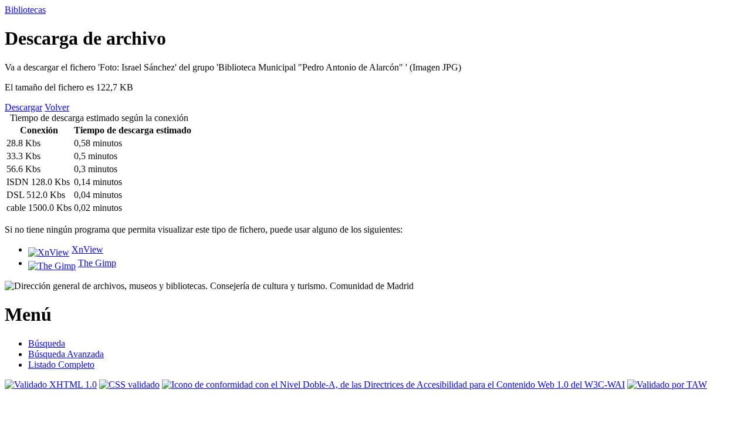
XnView (87, 249)
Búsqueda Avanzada (66, 354)
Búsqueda (46, 343)
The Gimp (97, 263)
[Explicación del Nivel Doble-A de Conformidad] (393, 385)
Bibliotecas (25, 10)
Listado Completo (61, 365)
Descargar (23, 107)
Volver (57, 107)
